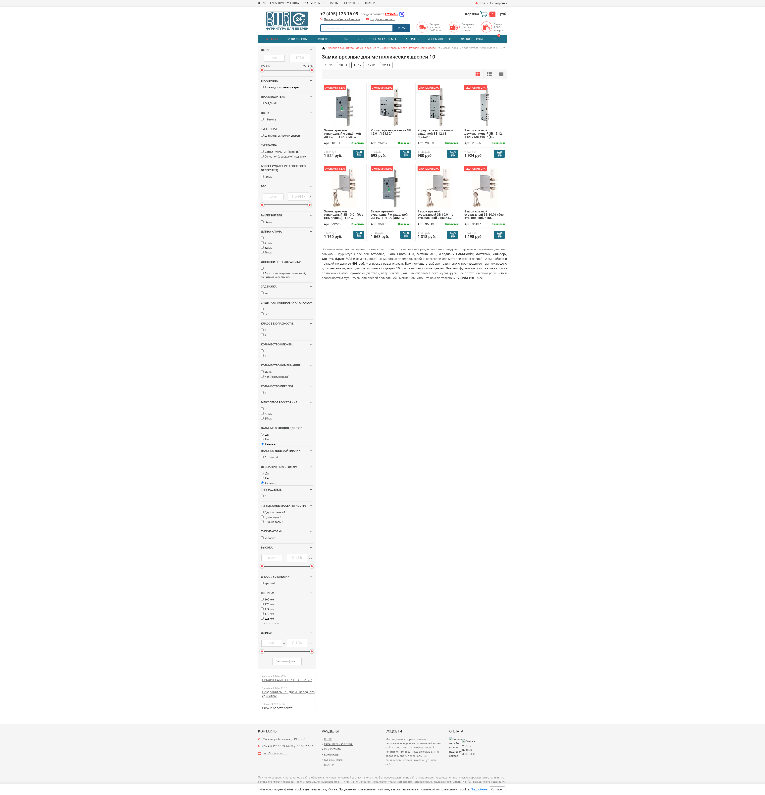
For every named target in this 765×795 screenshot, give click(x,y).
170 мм (269, 604)
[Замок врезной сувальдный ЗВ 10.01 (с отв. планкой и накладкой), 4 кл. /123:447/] (438, 188)
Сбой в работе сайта (277, 708)
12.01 (372, 65)
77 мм (268, 413)
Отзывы (391, 14)
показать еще (270, 623)
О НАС (262, 3)
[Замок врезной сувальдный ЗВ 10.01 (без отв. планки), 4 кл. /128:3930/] (344, 188)
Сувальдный (273, 517)
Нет (267, 439)
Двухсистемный (275, 512)
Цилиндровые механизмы (376, 39)
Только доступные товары (282, 87)
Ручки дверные (297, 39)
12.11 (386, 65)
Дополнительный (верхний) (282, 151)
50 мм (268, 176)
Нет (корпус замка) (277, 376)
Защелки (324, 39)
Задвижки (412, 39)
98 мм (268, 252)
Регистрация (498, 3)
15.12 (358, 65)
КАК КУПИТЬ (311, 3)
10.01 (343, 65)
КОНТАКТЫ (331, 3)
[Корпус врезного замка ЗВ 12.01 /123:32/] (391, 107)
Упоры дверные (439, 39)
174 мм (269, 609)
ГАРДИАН (271, 103)
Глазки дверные (471, 39)
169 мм (269, 599)
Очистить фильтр (287, 661)
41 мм (268, 242)
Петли (343, 39)
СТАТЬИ (370, 3)
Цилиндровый (274, 521)
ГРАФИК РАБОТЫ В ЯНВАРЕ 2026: (287, 680)
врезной (270, 583)
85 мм (268, 418)
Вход (482, 3)
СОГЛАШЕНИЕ (351, 3)
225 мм (269, 618)
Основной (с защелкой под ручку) (286, 156)
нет (267, 293)
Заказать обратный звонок (342, 19)
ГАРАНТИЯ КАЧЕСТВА (284, 3)
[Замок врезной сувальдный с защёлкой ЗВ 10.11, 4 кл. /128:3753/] (344, 107)
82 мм (268, 247)
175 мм (269, 613)
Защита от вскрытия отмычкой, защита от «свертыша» (283, 275)
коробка (270, 538)
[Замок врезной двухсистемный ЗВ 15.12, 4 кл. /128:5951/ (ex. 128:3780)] (485, 107)
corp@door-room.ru (383, 19)
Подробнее (479, 789)
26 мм (268, 222)
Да (267, 434)
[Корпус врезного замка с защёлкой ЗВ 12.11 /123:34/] (438, 107)
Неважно (271, 444)
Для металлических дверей (282, 135)
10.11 (329, 65)
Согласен (497, 789)
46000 (269, 372)
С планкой (271, 457)
